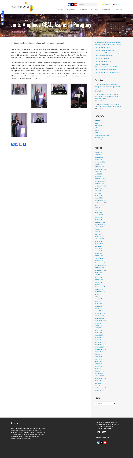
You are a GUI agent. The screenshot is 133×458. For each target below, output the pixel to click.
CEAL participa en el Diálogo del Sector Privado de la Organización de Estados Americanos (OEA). (107, 96)
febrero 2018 (99, 282)
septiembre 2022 (100, 203)
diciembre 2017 (100, 287)
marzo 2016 (99, 335)
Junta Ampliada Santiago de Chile (106, 70)
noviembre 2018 (100, 265)
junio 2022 (98, 208)
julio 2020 (98, 229)
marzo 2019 (99, 256)
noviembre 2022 (100, 200)
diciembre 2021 (100, 222)
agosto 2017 (99, 294)
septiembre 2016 (100, 320)
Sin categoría (99, 137)
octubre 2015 (99, 347)
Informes (98, 128)
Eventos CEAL (99, 125)
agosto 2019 (99, 244)
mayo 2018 (98, 277)
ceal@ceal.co (107, 437)
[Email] (2, 20)
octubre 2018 (99, 268)
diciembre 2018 (100, 263)
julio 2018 (98, 275)
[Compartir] (2, 24)
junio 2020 (98, 232)
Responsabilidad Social (102, 135)
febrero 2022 (99, 217)
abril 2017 (98, 304)
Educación (83, 10)
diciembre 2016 (100, 313)
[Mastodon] (2, 16)
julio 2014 (98, 383)
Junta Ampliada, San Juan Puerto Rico (107, 72)
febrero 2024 (99, 176)
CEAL (96, 123)
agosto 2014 (99, 381)
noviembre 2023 (100, 181)
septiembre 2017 (100, 292)
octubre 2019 (99, 239)
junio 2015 (98, 357)
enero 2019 (99, 260)
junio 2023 (98, 193)
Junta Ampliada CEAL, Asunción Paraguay (108, 53)
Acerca (60, 10)
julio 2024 (98, 171)
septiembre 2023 (100, 186)
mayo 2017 (98, 301)
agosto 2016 (99, 323)
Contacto (118, 10)
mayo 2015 (98, 359)
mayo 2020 (98, 234)
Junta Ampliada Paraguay (103, 61)
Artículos (98, 121)
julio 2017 (98, 296)
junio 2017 (98, 299)
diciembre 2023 (100, 179)
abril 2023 (98, 196)
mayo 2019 (98, 251)
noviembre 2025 (100, 162)
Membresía (106, 10)
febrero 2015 (99, 366)
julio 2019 (98, 246)
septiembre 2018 (100, 270)
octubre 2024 (99, 167)
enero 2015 (99, 369)
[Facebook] (2, 12)
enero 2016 (99, 340)
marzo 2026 (99, 157)
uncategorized (99, 140)
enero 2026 (99, 159)
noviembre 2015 (100, 344)
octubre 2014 (99, 376)
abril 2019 (98, 253)
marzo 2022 (99, 215)
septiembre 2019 (100, 241)
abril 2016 (98, 332)
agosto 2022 (99, 205)
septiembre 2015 (100, 349)
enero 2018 (99, 284)
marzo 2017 (99, 306)
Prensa (97, 133)
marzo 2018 (99, 280)
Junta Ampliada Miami (102, 58)
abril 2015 (98, 361)
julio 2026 (98, 152)
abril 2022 (98, 212)
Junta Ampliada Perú (101, 64)
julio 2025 (98, 164)
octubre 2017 (99, 289)
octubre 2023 (99, 183)
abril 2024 (98, 174)
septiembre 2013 (100, 388)
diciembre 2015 (100, 342)
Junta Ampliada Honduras (103, 47)
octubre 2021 (99, 227)
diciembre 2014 (100, 371)
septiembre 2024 (100, 169)
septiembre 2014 (100, 378)
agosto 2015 (99, 352)
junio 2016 (98, 328)
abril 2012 (98, 390)
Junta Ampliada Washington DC (105, 56)
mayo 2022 (98, 210)
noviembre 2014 (100, 373)
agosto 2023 (99, 188)
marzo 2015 (99, 364)
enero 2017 (99, 311)
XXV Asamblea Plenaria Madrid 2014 (106, 67)
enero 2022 (99, 220)
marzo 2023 (99, 198)
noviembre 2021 (100, 224)
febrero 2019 (99, 258)
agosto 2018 (99, 272)
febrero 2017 (99, 308)
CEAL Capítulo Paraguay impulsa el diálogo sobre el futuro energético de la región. (108, 87)
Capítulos (71, 10)
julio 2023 (98, 191)
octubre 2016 (99, 318)
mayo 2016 (98, 330)
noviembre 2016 (100, 316)
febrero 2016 (99, 337)
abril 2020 (98, 236)
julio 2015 (98, 354)
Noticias (94, 10)
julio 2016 (98, 325)
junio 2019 (98, 248)
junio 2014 (98, 385)
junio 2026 (98, 155)
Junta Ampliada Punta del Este (105, 50)
